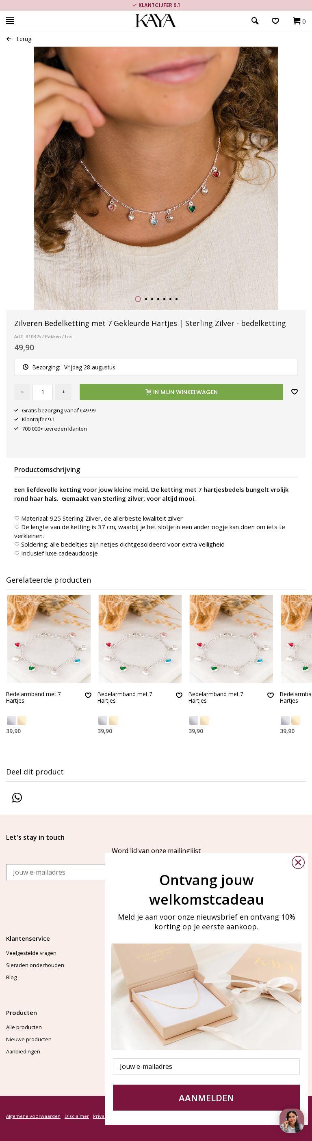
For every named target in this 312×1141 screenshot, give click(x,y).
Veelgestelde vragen (31, 953)
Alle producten (24, 1027)
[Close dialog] (298, 862)
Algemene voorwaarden (33, 1116)
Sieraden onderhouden (35, 965)
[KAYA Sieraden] (156, 21)
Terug (23, 39)
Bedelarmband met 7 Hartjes (33, 697)
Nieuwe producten (29, 1039)
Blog (11, 977)
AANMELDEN (206, 1098)
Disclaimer (77, 1116)
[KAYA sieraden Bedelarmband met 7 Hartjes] (48, 639)
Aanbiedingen (23, 1051)
